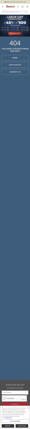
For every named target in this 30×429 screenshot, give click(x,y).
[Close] (28, 408)
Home (15, 58)
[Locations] (18, 7)
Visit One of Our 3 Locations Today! (16, 2)
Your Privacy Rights (15, 421)
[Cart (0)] (27, 7)
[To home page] (10, 6)
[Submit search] (26, 11)
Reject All (7, 426)
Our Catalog (15, 65)
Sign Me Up (15, 404)
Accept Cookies (22, 426)
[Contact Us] (23, 7)
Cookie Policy (8, 417)
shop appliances (15, 33)
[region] (15, 417)
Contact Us (15, 72)
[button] (3, 7)
